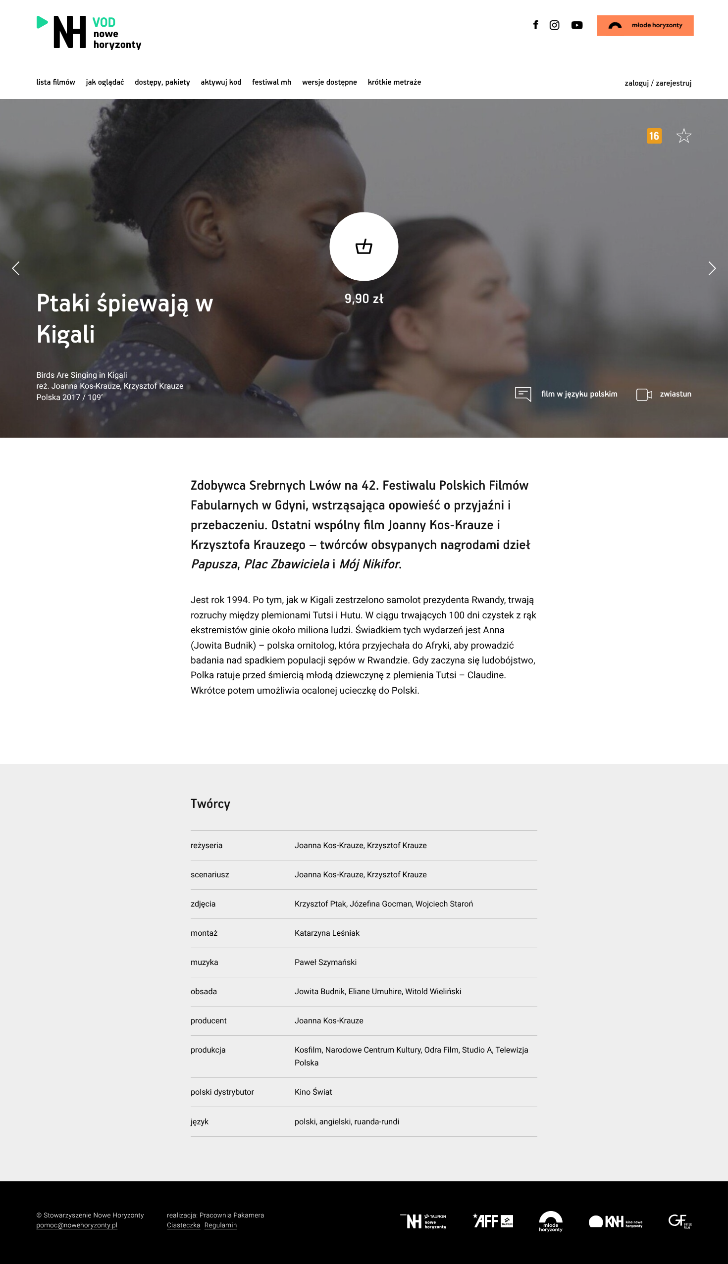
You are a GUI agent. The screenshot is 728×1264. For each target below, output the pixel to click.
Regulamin (221, 1225)
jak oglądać (105, 82)
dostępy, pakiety (162, 82)
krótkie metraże (394, 82)
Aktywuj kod (221, 82)
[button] (712, 268)
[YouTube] (576, 31)
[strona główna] (148, 33)
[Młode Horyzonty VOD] (645, 25)
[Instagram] (554, 31)
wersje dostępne (329, 82)
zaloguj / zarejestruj (658, 83)
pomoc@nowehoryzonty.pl (77, 1225)
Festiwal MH (271, 82)
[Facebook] (535, 31)
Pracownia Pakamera (232, 1215)
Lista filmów (56, 82)
